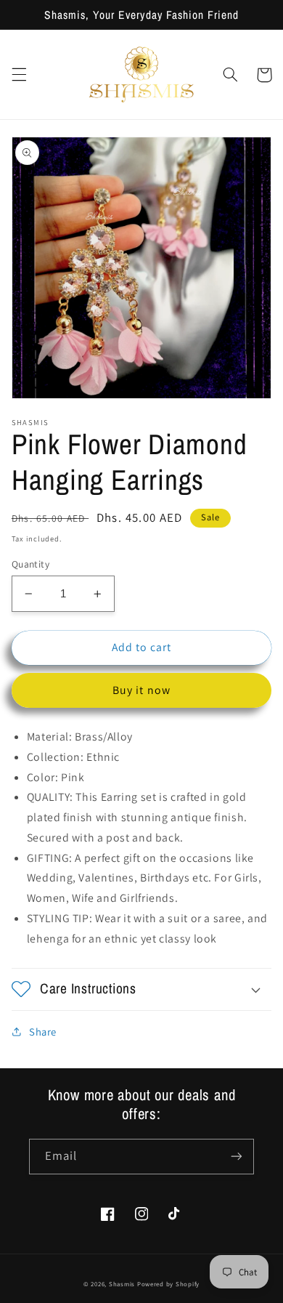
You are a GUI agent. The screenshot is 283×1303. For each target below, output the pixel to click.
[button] (19, 75)
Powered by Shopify (168, 1284)
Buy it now (141, 690)
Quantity (30, 563)
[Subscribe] (236, 1156)
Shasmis (122, 1284)
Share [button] (43, 1031)
